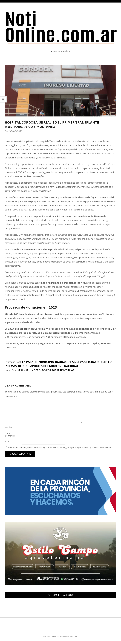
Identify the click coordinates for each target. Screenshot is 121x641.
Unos (57, 636)
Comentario (11, 396)
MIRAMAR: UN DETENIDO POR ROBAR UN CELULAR (46, 370)
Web (7, 441)
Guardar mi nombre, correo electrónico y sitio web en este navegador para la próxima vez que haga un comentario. (60, 447)
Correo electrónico (10, 434)
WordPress (73, 636)
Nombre (9, 427)
